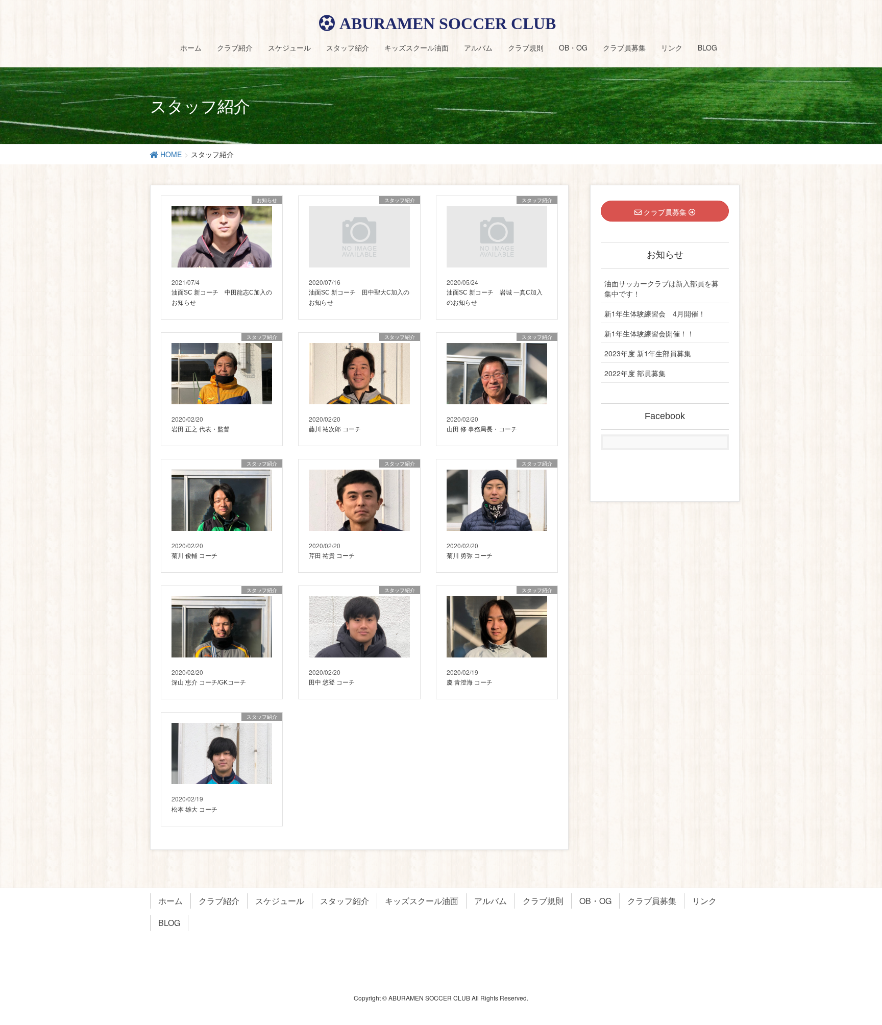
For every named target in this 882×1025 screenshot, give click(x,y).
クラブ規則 (543, 901)
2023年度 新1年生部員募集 (647, 353)
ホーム (170, 901)
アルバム (490, 901)
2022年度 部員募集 (635, 373)
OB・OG (595, 901)
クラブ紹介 (219, 901)
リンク (704, 901)
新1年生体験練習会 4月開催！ (654, 313)
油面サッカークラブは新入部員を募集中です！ (661, 288)
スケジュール (279, 901)
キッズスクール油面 (421, 901)
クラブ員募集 (651, 901)
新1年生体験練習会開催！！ (649, 333)
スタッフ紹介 (344, 901)
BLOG (169, 923)
